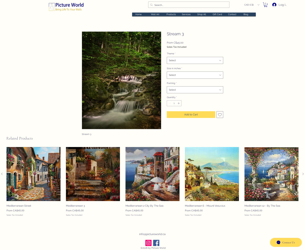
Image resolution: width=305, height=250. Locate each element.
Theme (171, 53)
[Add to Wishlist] (220, 114)
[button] (251, 5)
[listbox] (251, 5)
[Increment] (179, 103)
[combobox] (195, 60)
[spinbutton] (174, 103)
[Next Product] (303, 174)
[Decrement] (169, 103)
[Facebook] (156, 243)
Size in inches (174, 68)
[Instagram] (148, 243)
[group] (152, 184)
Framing (172, 83)
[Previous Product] (2, 174)
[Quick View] (34, 174)
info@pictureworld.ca (152, 234)
